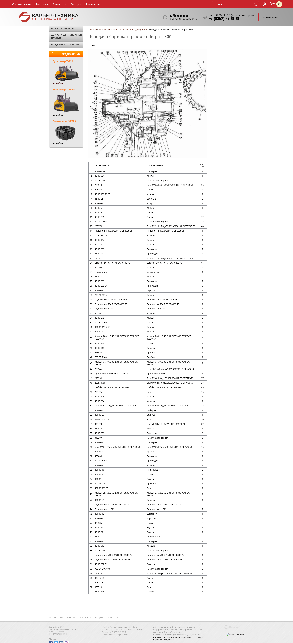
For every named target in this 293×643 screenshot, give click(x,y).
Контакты (93, 4)
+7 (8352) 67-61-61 (224, 18)
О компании (21, 4)
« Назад (92, 44)
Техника (42, 4)
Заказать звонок (270, 17)
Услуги (76, 4)
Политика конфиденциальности (168, 637)
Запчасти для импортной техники (66, 36)
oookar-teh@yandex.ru (183, 18)
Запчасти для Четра (62, 28)
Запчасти (60, 4)
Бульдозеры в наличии (65, 44)
